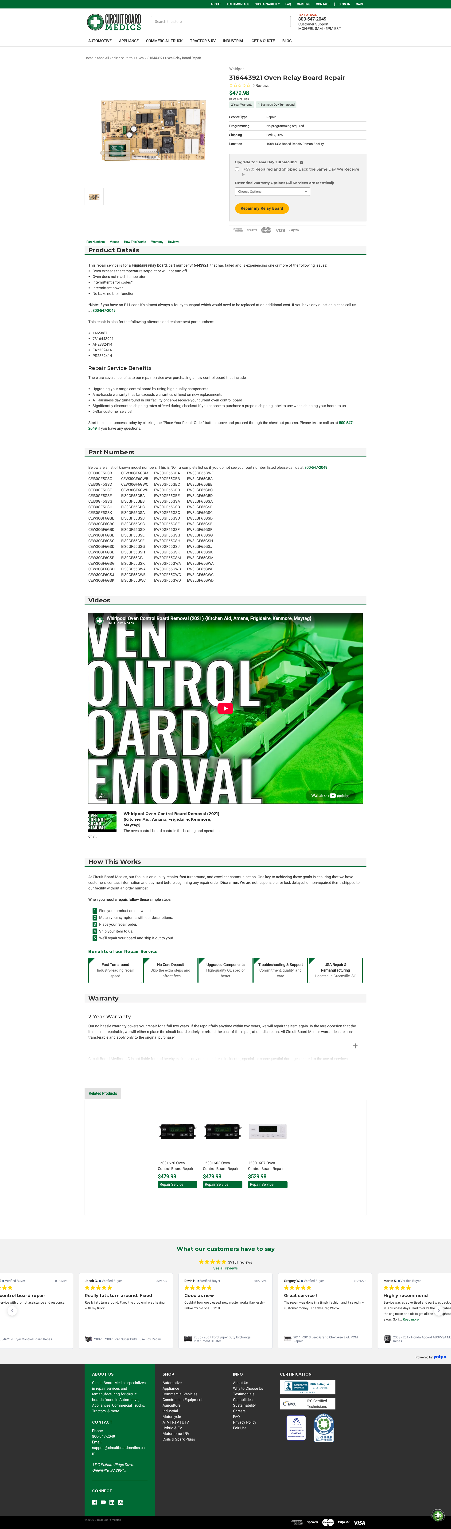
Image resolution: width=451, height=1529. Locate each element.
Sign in (344, 4)
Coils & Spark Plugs (179, 1439)
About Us (240, 1383)
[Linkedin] (111, 1502)
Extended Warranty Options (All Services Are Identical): (284, 183)
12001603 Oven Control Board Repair (220, 1166)
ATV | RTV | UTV (176, 1422)
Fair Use (239, 1428)
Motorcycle (172, 1416)
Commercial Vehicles (180, 1394)
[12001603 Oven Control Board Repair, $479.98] (223, 1131)
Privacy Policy (244, 1422)
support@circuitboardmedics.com (118, 1448)
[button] (12, 1311)
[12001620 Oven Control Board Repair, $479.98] (178, 1131)
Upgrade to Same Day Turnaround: (268, 162)
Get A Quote (263, 41)
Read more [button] (411, 1319)
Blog (287, 41)
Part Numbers (95, 242)
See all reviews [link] (225, 1268)
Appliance (129, 41)
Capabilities (243, 1399)
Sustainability (267, 4)
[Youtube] (103, 1502)
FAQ (288, 4)
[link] (126, 1339)
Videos (114, 242)
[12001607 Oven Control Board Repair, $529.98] (268, 1131)
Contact (323, 4)
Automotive (100, 41)
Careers (304, 4)
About (216, 4)
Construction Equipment (182, 1399)
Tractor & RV (203, 41)
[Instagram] (120, 1502)
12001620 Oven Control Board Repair (175, 1166)
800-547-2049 (312, 19)
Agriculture (171, 1405)
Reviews (173, 242)
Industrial (233, 41)
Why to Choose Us (248, 1388)
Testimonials (237, 4)
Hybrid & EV (172, 1428)
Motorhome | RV (176, 1433)
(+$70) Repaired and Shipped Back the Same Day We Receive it (300, 172)
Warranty (157, 242)
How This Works (135, 242)
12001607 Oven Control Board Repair (266, 1166)
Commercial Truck (164, 41)
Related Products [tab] (103, 1093)
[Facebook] (94, 1502)
